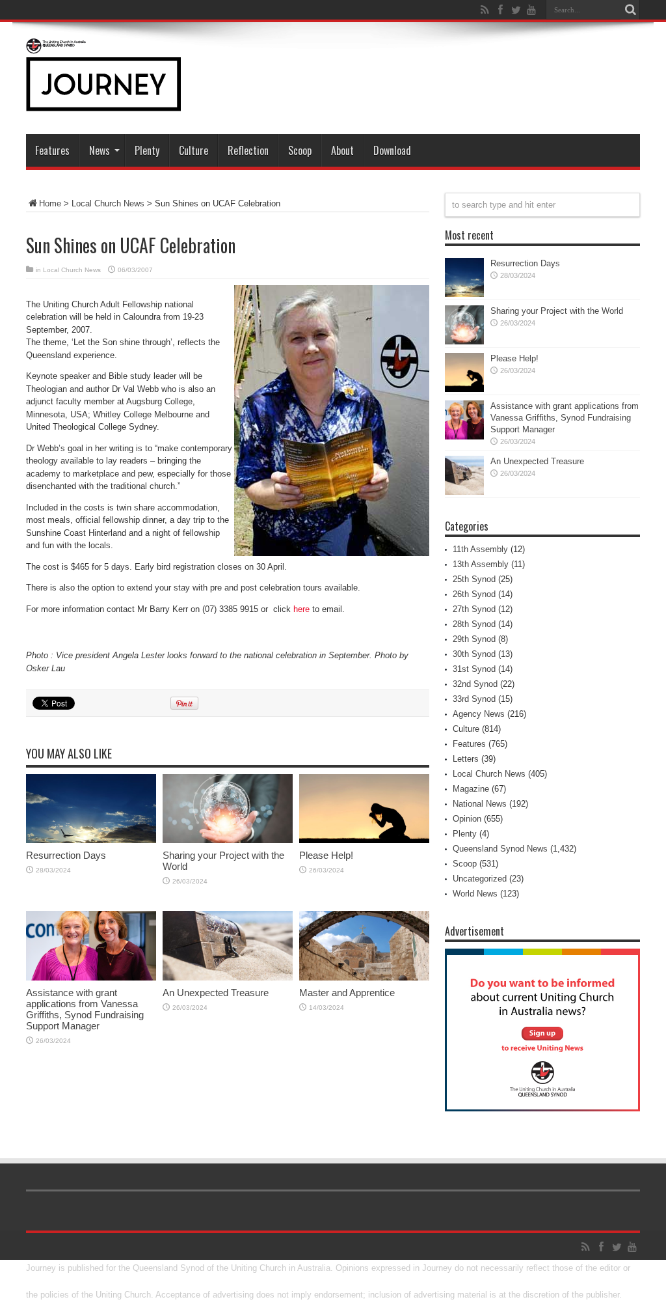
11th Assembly (480, 549)
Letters (466, 759)
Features (52, 150)
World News (475, 893)
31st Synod (474, 669)
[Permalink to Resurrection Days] (91, 840)
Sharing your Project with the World (556, 311)
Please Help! (326, 855)
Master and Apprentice (347, 992)
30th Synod (474, 654)
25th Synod (474, 579)
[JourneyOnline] (103, 101)
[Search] (630, 10)
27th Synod (474, 609)
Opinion (467, 819)
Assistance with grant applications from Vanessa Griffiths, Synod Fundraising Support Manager (85, 1009)
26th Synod (474, 594)
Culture (193, 150)
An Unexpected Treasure (216, 992)
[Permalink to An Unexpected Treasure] (228, 977)
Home (50, 203)
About (342, 150)
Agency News (479, 714)
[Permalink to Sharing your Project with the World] (228, 840)
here (301, 609)
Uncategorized (480, 879)
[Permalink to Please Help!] (364, 840)
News (99, 150)
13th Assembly (481, 564)
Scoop (300, 150)
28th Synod (474, 624)
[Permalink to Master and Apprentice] (364, 977)
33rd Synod (474, 699)
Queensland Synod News (500, 849)
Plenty (147, 150)
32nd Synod (475, 684)
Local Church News (108, 203)
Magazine (471, 789)
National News (480, 804)
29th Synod (474, 639)
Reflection (248, 150)
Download (392, 150)
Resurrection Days (66, 855)
